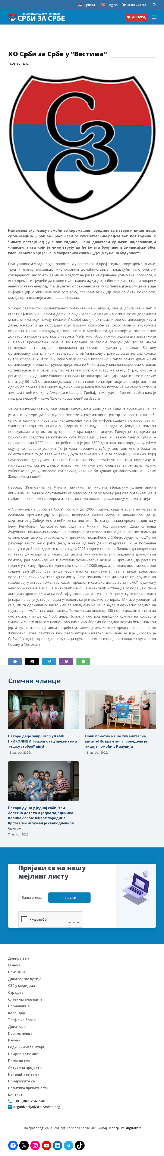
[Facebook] (15, 661)
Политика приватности (28, 1088)
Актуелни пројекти (25, 1067)
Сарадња (15, 992)
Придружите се (21, 1081)
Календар (16, 1013)
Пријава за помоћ (23, 1054)
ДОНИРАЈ (139, 17)
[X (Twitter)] (32, 661)
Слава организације (25, 999)
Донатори (17, 1026)
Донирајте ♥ (19, 958)
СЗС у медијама (21, 985)
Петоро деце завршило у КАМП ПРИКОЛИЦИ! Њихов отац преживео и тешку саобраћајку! (42, 741)
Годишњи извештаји (26, 1047)
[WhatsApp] (83, 661)
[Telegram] (49, 661)
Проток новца (20, 1033)
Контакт (15, 1094)
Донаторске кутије (24, 978)
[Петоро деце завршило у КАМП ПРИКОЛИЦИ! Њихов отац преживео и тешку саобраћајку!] (43, 709)
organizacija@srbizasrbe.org (36, 1106)
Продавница (18, 1006)
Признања (17, 972)
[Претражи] (154, 4)
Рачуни (14, 1040)
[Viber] (66, 661)
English (112, 5)
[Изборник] (154, 17)
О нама (14, 965)
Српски (89, 5)
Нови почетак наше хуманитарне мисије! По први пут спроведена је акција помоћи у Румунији (116, 741)
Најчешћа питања (23, 1074)
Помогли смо (19, 1060)
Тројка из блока (22, 1019)
